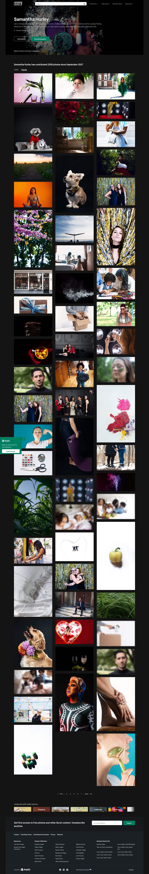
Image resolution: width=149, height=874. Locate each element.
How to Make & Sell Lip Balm (104, 852)
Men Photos (58, 856)
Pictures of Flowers (40, 858)
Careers (16, 834)
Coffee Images (39, 847)
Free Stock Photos (19, 844)
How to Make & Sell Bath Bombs (126, 844)
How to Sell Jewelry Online (104, 855)
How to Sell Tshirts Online (104, 858)
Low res (46, 102)
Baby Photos (38, 861)
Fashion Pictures (59, 844)
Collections (93, 3)
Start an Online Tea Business (104, 847)
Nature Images (59, 847)
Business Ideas (101, 844)
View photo (36, 51)
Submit (129, 823)
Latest (16, 69)
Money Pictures (59, 850)
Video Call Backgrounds (61, 861)
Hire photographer (40, 39)
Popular (24, 69)
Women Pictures (39, 856)
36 (91, 793)
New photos (105, 3)
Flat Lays (37, 853)
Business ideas (117, 3)
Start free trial (10, 451)
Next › (87, 793)
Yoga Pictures (59, 858)
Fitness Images (80, 858)
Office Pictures (39, 850)
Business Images (39, 844)
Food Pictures (80, 847)
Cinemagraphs (80, 853)
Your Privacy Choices (82, 869)
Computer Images (81, 850)
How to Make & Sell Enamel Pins (125, 848)
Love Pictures (80, 856)
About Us (60, 834)
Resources (128, 3)
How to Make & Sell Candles (125, 855)
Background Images (60, 853)
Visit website (22, 39)
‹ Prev (61, 793)
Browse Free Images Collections (19, 848)
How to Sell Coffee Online (124, 852)
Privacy (53, 834)
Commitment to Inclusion (41, 834)
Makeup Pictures (80, 844)
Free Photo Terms (26, 834)
